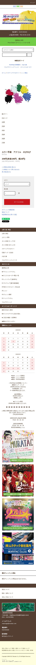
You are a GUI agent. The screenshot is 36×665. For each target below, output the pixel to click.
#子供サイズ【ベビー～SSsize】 (11, 287)
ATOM (31, 650)
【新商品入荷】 (19, 40)
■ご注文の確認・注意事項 (9, 317)
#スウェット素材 (6, 294)
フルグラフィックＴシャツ (11, 67)
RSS (28, 650)
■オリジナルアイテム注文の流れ (11, 313)
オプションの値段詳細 (8, 209)
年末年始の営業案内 (14, 64)
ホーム (4, 73)
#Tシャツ (4, 291)
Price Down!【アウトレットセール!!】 (19, 42)
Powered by (4, 659)
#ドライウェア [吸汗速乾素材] (10, 283)
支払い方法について (6, 648)
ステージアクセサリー (13, 73)
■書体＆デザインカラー (8, 321)
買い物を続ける (6, 172)
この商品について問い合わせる (10, 169)
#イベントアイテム (7, 298)
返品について (5, 212)
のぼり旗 (24, 64)
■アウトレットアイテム (8, 271)
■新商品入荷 (5, 268)
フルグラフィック (7, 302)
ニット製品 (24, 73)
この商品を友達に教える (9, 167)
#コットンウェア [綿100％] (9, 279)
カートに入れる (18, 202)
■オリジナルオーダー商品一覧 (10, 275)
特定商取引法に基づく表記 (9, 214)
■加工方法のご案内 (7, 310)
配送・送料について (17, 648)
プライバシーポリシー (20, 650)
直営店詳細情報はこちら (18, 427)
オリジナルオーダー (26, 67)
